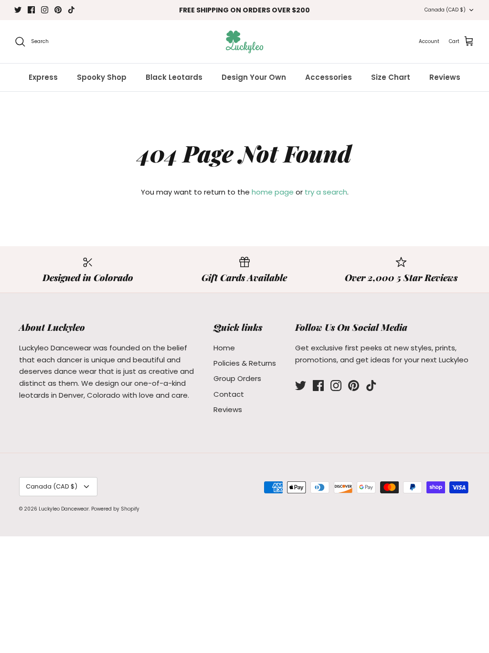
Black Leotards (174, 77)
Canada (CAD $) (445, 9)
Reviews (444, 77)
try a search (326, 192)
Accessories (328, 77)
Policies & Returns (244, 363)
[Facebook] (31, 9)
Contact (228, 394)
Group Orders (237, 378)
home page (273, 192)
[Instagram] (44, 9)
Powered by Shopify (115, 508)
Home (224, 348)
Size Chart (390, 77)
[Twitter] (17, 9)
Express (43, 77)
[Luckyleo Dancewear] (244, 42)
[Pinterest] (58, 9)
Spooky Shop (102, 77)
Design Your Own (254, 77)
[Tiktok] (71, 9)
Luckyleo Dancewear (64, 508)
